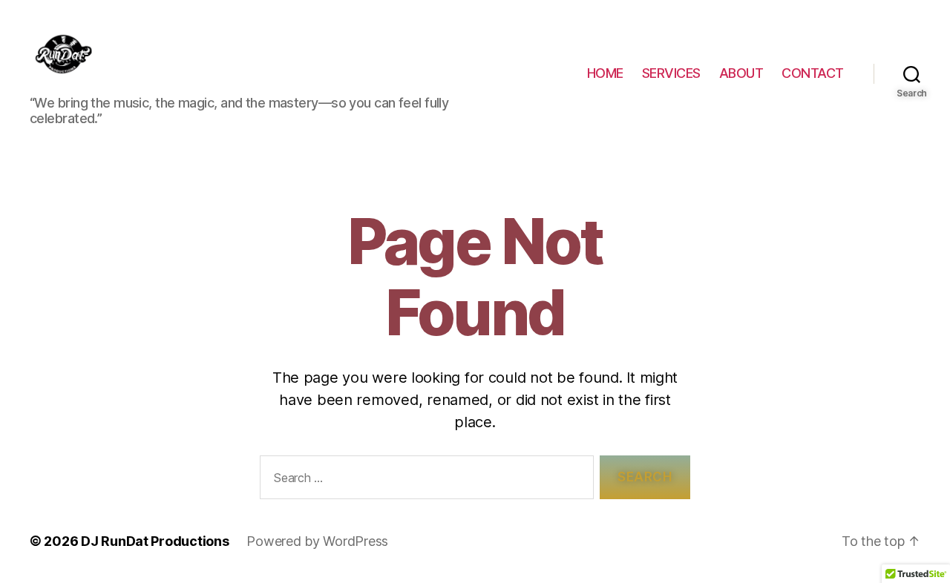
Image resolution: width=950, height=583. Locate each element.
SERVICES (671, 73)
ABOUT (741, 73)
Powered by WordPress (317, 541)
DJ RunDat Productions (155, 541)
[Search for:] (424, 480)
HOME (605, 73)
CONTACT (813, 73)
